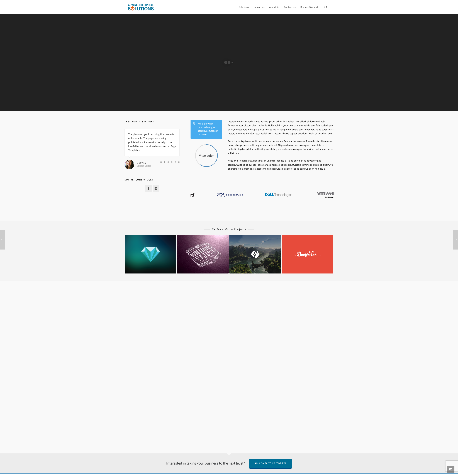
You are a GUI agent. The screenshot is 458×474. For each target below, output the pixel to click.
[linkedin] (156, 188)
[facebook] (148, 188)
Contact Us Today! (272, 463)
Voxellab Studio (144, 165)
